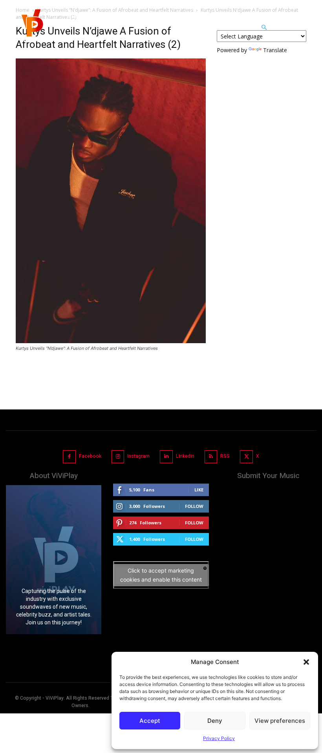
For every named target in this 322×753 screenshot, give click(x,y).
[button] (306, 662)
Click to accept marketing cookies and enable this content (161, 575)
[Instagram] (118, 456)
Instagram (138, 456)
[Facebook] (69, 456)
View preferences (279, 720)
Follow (194, 506)
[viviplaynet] (31, 27)
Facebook (90, 456)
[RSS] (211, 456)
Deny (214, 720)
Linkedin (185, 456)
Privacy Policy (219, 738)
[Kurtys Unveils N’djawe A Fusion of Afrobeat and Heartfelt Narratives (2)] (111, 341)
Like (198, 490)
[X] (246, 456)
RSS (225, 456)
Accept (149, 720)
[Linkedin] (166, 456)
